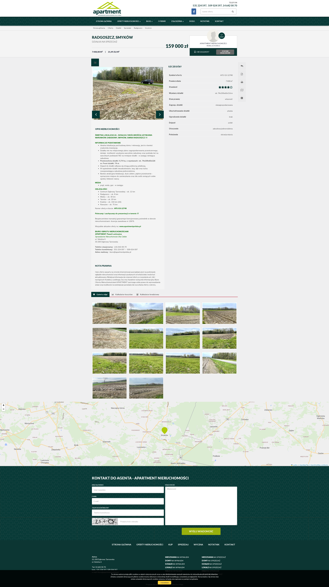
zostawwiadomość (225, 52)
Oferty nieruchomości (149, 544)
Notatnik (204, 21)
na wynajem (177, 557)
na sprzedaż (214, 557)
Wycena (198, 544)
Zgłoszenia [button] (176, 21)
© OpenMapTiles (303, 465)
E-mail (94, 496)
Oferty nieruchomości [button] (128, 21)
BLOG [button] (148, 21)
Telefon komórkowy (100, 508)
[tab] (95, 62)
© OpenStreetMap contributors (318, 465)
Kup (170, 544)
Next (160, 114)
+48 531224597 (202, 52)
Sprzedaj (183, 544)
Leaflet (295, 465)
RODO (192, 21)
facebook (193, 11)
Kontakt (219, 21)
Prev (96, 114)
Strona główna (104, 21)
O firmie (162, 21)
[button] (164, 430)
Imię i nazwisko (98, 485)
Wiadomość (170, 485)
